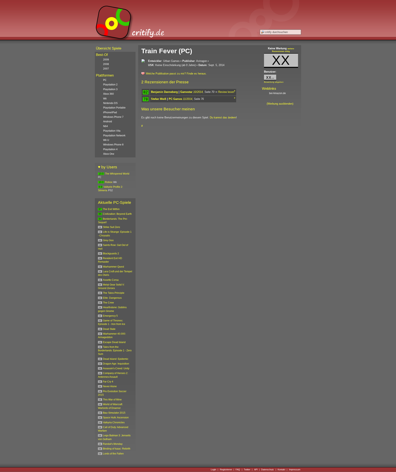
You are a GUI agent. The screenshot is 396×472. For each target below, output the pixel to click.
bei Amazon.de (277, 93)
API (256, 469)
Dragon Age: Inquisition (116, 363)
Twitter (247, 469)
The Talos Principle (113, 293)
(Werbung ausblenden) (280, 103)
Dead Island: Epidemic (115, 359)
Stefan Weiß (158, 98)
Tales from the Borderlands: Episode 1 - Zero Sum (115, 350)
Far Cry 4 (108, 381)
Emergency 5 (110, 316)
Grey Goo (108, 240)
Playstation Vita (111, 130)
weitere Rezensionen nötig (283, 50)
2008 (106, 64)
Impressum (294, 469)
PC (105, 80)
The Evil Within (111, 209)
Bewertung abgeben (274, 82)
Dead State (109, 329)
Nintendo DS (110, 103)
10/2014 (198, 91)
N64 (105, 126)
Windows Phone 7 (113, 117)
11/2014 (187, 98)
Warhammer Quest (113, 267)
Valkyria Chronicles (114, 422)
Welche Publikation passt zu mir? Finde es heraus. (176, 73)
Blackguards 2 (111, 253)
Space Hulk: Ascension (116, 417)
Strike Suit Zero (111, 227)
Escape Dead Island (114, 342)
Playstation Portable (114, 107)
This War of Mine (112, 399)
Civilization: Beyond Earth (117, 214)
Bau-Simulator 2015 (114, 413)
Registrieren (226, 469)
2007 (106, 68)
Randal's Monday (113, 444)
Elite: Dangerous (112, 298)
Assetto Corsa (111, 280)
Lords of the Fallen (113, 453)
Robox (108, 182)
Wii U (106, 140)
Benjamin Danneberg (164, 91)
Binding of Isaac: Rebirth (116, 448)
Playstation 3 (110, 89)
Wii (105, 98)
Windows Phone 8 (113, 144)
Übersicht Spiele (108, 48)
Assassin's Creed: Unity (116, 368)
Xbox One (108, 153)
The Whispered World (117, 173)
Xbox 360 (108, 93)
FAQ (238, 469)
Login (213, 469)
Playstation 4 (110, 149)
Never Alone (110, 386)
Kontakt (281, 469)
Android (107, 121)
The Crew (108, 302)
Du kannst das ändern (223, 117)
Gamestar (186, 91)
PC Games (175, 98)
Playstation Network (114, 135)
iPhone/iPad (110, 112)
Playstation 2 (110, 84)
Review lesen (226, 91)
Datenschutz (267, 469)
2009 (106, 59)
